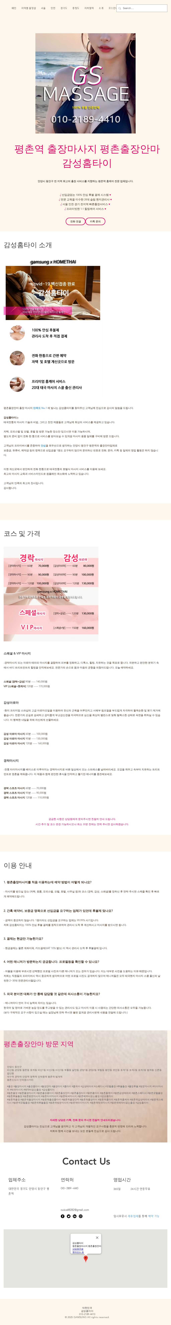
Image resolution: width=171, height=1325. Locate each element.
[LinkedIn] (74, 1216)
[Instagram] (80, 1216)
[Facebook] (62, 1216)
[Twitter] (68, 1216)
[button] (28, 8)
